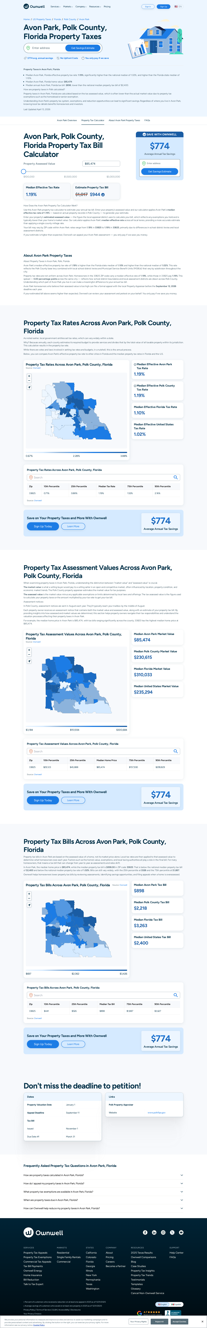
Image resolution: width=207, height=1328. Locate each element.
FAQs (173, 1257)
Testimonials (138, 1279)
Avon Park (84, 19)
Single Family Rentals (69, 1257)
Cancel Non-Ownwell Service (147, 1293)
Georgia (90, 1266)
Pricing (109, 1257)
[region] (103, 1321)
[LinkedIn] (154, 1232)
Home (27, 19)
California (91, 1252)
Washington (92, 1288)
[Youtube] (181, 1232)
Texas (89, 1284)
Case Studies (138, 1266)
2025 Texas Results (142, 1252)
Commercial (63, 1261)
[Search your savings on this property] (176, 477)
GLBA (54, 1310)
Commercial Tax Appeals (37, 1261)
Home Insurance (33, 1275)
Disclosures (76, 1310)
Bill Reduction (31, 1279)
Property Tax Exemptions (38, 1257)
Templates (137, 1284)
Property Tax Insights (142, 1270)
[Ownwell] (34, 6)
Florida (57, 19)
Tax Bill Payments (33, 1266)
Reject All (159, 1321)
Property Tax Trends (142, 1275)
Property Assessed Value (39, 163)
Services (29, 1248)
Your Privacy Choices (32, 1314)
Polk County (70, 19)
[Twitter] (172, 1232)
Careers (110, 1261)
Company (111, 1248)
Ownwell (37, 368)
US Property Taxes (42, 19)
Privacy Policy (29, 1310)
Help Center (176, 1252)
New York (91, 1275)
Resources (137, 1248)
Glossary (136, 1288)
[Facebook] (145, 1232)
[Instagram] (163, 1232)
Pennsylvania (93, 1279)
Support (174, 1248)
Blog (133, 1261)
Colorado (91, 1257)
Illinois (89, 1270)
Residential (63, 1252)
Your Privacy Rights (138, 1321)
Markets (62, 1248)
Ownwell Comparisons (143, 1257)
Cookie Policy (39, 1325)
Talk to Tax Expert (33, 1284)
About (109, 1252)
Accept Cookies (179, 1321)
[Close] (202, 1321)
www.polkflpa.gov (156, 1112)
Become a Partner (116, 1266)
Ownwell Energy (33, 1270)
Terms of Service (43, 1310)
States (90, 1248)
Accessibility (63, 1310)
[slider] (23, 171)
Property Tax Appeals (35, 1252)
